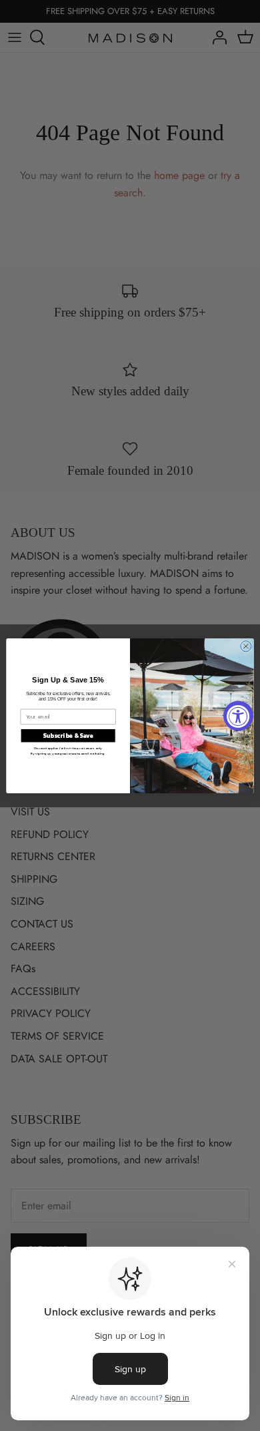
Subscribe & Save (68, 735)
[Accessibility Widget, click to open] (238, 715)
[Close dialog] (246, 645)
